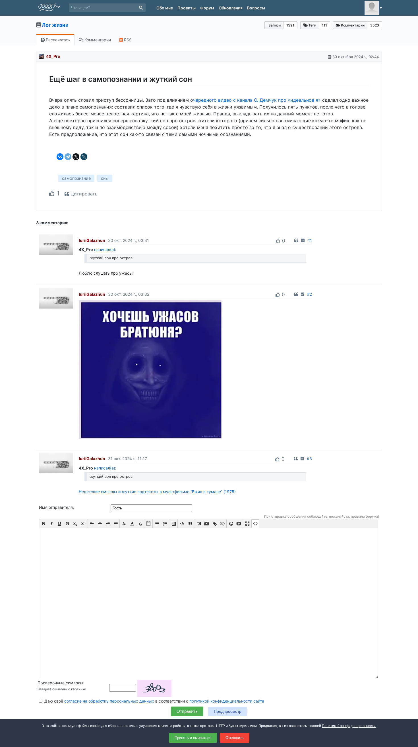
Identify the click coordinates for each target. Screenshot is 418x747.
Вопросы (256, 7)
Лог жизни (55, 25)
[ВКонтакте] (60, 156)
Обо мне (164, 7)
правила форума (364, 517)
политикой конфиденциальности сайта (226, 701)
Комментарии (97, 39)
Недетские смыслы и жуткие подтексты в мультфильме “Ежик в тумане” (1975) (157, 491)
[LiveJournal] (83, 156)
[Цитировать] (296, 240)
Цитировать (83, 194)
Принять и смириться (193, 738)
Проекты (186, 7)
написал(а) (104, 249)
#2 (309, 294)
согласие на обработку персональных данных (109, 701)
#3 (309, 458)
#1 (309, 240)
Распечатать (57, 39)
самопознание (76, 178)
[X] (76, 156)
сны (105, 178)
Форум (207, 7)
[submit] (141, 8)
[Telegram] (68, 156)
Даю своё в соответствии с (153, 701)
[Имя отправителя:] (152, 507)
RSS (127, 39)
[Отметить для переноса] (303, 240)
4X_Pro (53, 56)
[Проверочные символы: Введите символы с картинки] (140, 687)
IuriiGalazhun (92, 240)
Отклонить (234, 738)
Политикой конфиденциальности (349, 726)
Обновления (231, 7)
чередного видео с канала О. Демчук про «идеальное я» (257, 100)
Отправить (187, 711)
